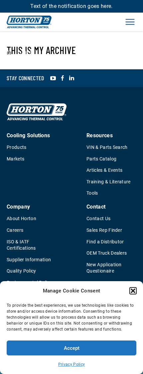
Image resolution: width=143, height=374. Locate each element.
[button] (133, 290)
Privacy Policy (71, 364)
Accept (71, 348)
